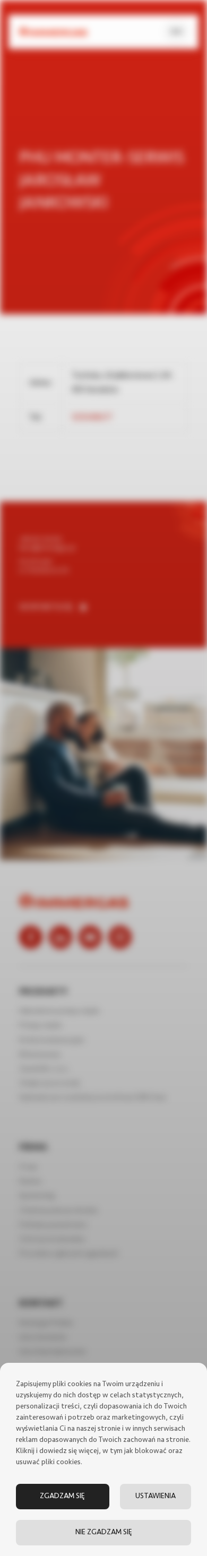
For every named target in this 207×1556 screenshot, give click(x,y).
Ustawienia (155, 1496)
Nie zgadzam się (103, 1532)
